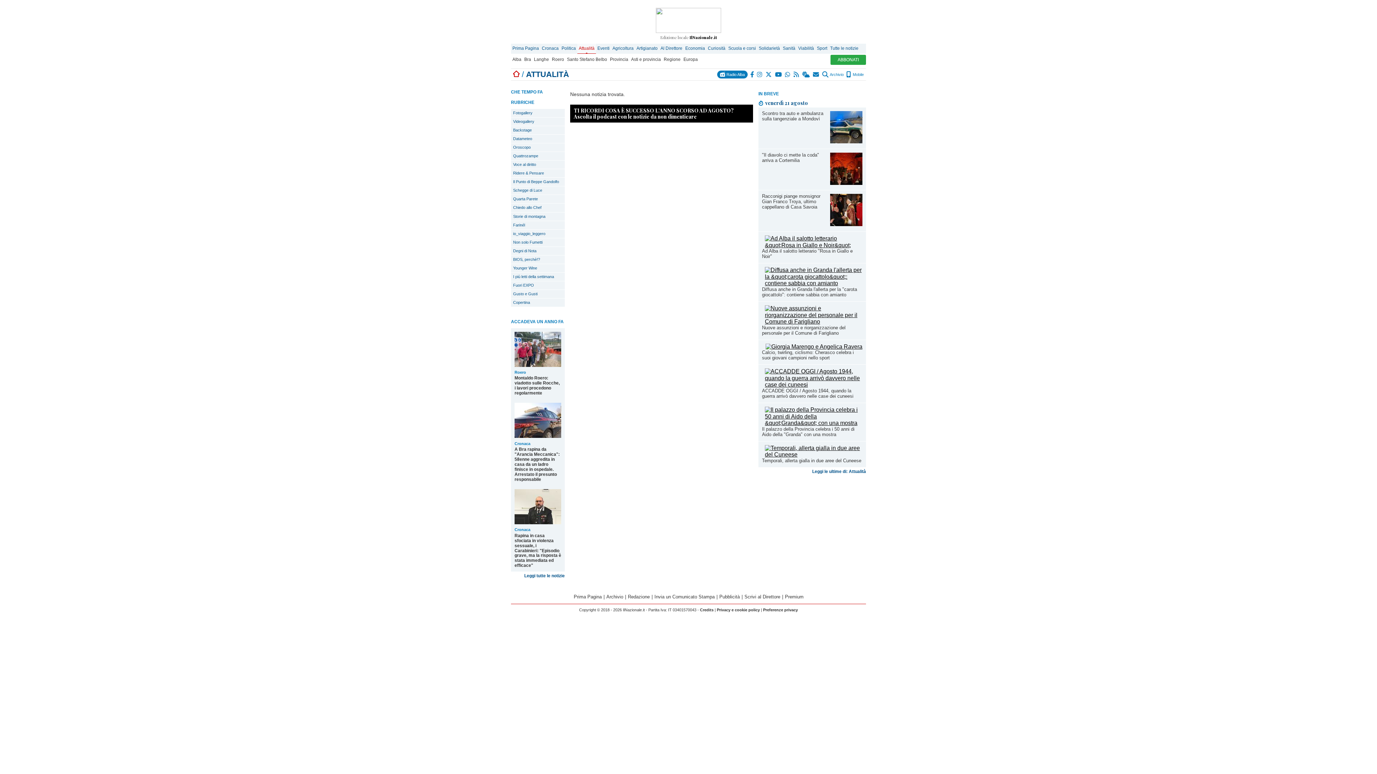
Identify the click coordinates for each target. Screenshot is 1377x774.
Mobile (858, 74)
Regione (672, 59)
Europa (690, 59)
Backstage (522, 130)
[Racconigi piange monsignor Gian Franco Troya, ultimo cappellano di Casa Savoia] (846, 224)
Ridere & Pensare (528, 173)
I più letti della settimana (533, 276)
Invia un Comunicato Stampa (684, 596)
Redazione (639, 596)
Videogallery (523, 121)
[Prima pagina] (516, 74)
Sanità (789, 48)
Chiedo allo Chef (527, 207)
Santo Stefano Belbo (587, 59)
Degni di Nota (524, 251)
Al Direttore (671, 48)
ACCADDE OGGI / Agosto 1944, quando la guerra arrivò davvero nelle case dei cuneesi (807, 393)
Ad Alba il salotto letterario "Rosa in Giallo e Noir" (807, 253)
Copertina (521, 302)
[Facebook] (752, 74)
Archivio (836, 74)
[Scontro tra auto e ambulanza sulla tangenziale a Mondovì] (846, 141)
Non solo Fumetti (528, 242)
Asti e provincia (646, 59)
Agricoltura (623, 48)
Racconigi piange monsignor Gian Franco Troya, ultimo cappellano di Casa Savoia (791, 202)
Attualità (587, 48)
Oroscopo (522, 147)
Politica (569, 48)
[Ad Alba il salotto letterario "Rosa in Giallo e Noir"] (813, 245)
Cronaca (550, 48)
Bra (527, 59)
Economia (695, 48)
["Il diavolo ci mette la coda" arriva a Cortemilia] (846, 183)
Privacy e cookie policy (738, 610)
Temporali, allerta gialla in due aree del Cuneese (811, 460)
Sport (822, 48)
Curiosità (716, 48)
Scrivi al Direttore (762, 596)
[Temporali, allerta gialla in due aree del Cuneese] (813, 455)
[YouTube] (778, 74)
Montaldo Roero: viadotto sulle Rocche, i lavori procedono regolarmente (537, 386)
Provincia (619, 59)
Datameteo (522, 139)
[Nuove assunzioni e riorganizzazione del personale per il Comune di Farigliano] (813, 322)
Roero (558, 59)
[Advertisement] (812, 533)
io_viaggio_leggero (529, 233)
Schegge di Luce (527, 190)
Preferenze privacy (780, 610)
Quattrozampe (525, 156)
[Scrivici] (816, 74)
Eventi (603, 48)
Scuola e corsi (742, 48)
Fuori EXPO (523, 285)
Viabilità (806, 48)
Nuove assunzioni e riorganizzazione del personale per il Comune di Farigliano (804, 330)
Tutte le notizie (844, 48)
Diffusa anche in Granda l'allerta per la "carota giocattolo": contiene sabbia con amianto (809, 292)
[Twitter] (769, 74)
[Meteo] (806, 74)
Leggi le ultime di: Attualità (839, 471)
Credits (707, 610)
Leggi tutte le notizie (544, 575)
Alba (516, 59)
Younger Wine (525, 268)
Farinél (519, 225)
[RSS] (797, 74)
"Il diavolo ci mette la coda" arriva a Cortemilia (790, 157)
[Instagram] (760, 74)
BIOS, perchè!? (526, 259)
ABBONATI (848, 59)
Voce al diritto (524, 164)
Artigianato (647, 48)
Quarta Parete (525, 199)
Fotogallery (523, 113)
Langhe (541, 59)
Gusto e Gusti (525, 294)
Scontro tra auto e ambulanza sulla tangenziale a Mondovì (792, 116)
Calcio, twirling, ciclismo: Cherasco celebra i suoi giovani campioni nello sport (808, 355)
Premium (794, 596)
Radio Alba (735, 74)
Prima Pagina (525, 48)
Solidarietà (769, 48)
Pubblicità (729, 596)
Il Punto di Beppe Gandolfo (536, 182)
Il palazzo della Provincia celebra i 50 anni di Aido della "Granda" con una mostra (808, 431)
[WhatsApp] (788, 74)
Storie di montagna (529, 216)
